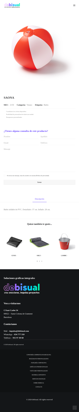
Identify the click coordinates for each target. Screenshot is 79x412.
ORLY (39, 255)
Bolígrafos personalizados (38, 359)
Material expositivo (39, 375)
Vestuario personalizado (39, 371)
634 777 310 (19, 334)
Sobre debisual (39, 383)
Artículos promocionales (39, 367)
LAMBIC (64, 255)
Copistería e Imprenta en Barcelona (39, 355)
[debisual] (12, 5)
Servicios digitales (38, 379)
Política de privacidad (42, 175)
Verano (29, 105)
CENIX (13, 255)
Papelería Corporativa (38, 363)
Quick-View (22, 233)
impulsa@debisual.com (19, 331)
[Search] (68, 5)
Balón (46, 105)
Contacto (38, 387)
